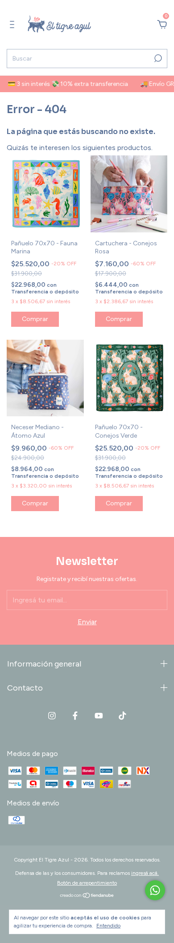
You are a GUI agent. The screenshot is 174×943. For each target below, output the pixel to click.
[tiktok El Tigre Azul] (122, 715)
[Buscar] (157, 58)
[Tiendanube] (87, 896)
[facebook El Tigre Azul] (75, 715)
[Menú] (14, 24)
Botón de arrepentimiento (87, 883)
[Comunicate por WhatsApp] (155, 890)
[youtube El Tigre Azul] (99, 715)
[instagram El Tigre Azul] (52, 715)
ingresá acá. (145, 873)
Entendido (108, 926)
